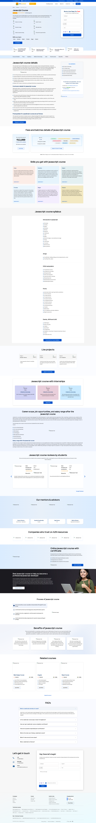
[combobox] (52, 18)
